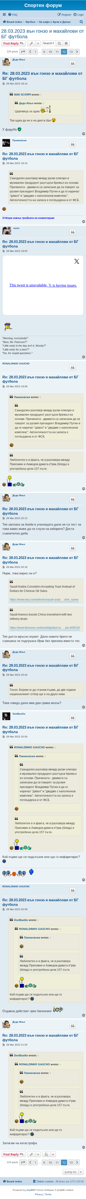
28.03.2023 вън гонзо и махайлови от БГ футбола (42, 33)
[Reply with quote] (73, 63)
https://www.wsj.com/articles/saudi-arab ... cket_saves (44, 599)
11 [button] (57, 52)
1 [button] (35, 52)
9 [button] (44, 52)
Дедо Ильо (18, 59)
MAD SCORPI (22, 94)
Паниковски (19, 140)
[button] (23, 52)
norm (16, 228)
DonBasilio (19, 713)
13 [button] (71, 52)
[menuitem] (12, 15)
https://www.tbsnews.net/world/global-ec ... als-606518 (45, 627)
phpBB (30, 1190)
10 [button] (50, 52)
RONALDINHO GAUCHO (16, 363)
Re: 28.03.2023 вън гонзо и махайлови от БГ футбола (42, 76)
